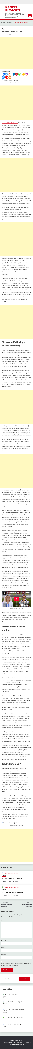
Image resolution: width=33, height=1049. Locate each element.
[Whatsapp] (19, 74)
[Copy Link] (23, 74)
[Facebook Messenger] (3, 77)
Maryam (16, 35)
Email (3, 948)
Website (3, 954)
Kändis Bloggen (12, 9)
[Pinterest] (16, 74)
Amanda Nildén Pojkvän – (10, 123)
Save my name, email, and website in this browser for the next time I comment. (16, 964)
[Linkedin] (13, 74)
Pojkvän (4, 29)
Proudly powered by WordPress (13, 1042)
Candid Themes (19, 1044)
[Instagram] (26, 74)
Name (3, 941)
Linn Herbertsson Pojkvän (12, 892)
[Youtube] (6, 77)
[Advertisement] (16, 53)
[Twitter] (6, 74)
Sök (25, 978)
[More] (9, 77)
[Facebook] (3, 74)
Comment (4, 921)
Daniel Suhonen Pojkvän (12, 878)
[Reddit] (9, 74)
